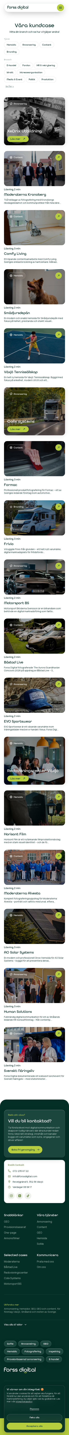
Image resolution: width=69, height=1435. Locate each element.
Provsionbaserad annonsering (24, 1359)
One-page (10, 1232)
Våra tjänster (47, 1215)
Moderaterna (12, 1261)
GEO (6, 1221)
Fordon (26, 65)
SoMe (40, 1244)
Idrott (10, 72)
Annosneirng (28, 1343)
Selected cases (15, 1255)
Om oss (41, 1267)
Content (46, 44)
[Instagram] (11, 1196)
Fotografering (33, 1351)
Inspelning (54, 1351)
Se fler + (10, 86)
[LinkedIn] (19, 1196)
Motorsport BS (13, 1283)
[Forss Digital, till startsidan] (17, 8)
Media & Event (14, 79)
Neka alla (34, 1417)
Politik (32, 79)
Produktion (47, 79)
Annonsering (29, 44)
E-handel (11, 65)
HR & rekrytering (46, 65)
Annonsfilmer (12, 1238)
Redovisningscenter (16, 1272)
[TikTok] (28, 1196)
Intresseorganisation (31, 72)
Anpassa (34, 1409)
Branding (12, 51)
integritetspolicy (24, 1401)
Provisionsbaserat (15, 1227)
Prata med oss (45, 1261)
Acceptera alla (34, 1426)
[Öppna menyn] (60, 7)
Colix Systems (12, 1278)
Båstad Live (10, 1267)
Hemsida (11, 44)
